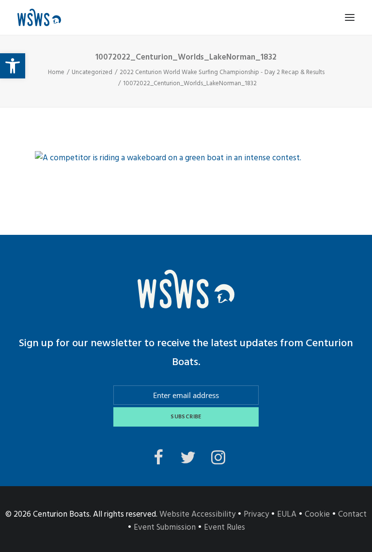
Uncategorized (92, 72)
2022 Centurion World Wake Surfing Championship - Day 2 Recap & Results (222, 72)
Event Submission (165, 527)
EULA (286, 514)
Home (56, 72)
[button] (12, 65)
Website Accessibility (197, 514)
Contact (352, 514)
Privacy (256, 514)
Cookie (317, 514)
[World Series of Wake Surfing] (39, 17)
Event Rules (224, 527)
